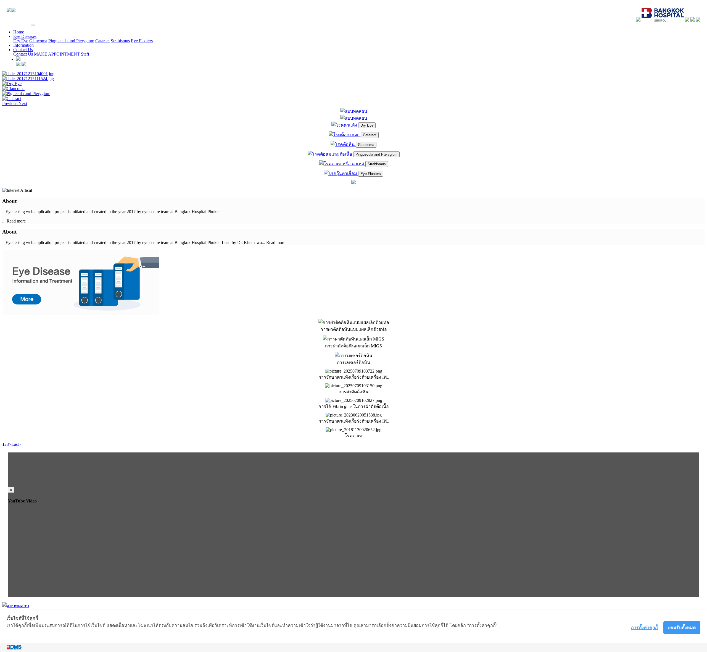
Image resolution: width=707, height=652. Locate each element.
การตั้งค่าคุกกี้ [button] (644, 627)
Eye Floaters (142, 40)
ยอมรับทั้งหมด (682, 627)
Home (18, 32)
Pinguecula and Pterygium (71, 40)
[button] (10, 103)
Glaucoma (38, 40)
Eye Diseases (24, 36)
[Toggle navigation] (33, 24)
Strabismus (120, 40)
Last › (16, 444)
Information (23, 45)
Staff (85, 54)
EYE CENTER (16, 23)
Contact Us (23, 49)
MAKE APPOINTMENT (57, 54)
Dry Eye (20, 40)
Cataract (102, 40)
